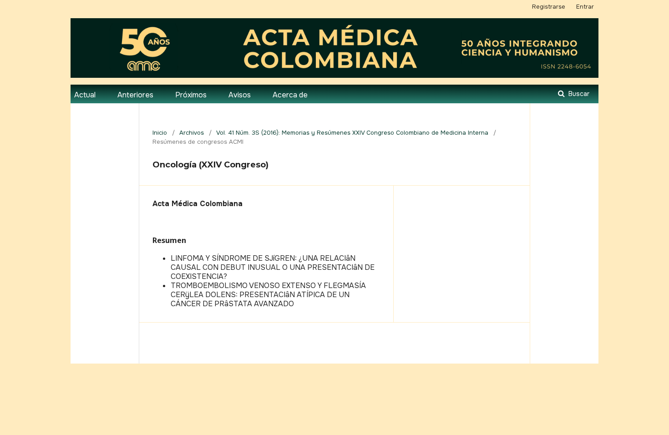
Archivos (191, 133)
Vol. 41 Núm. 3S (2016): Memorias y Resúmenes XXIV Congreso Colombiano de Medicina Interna (352, 133)
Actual (85, 95)
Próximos (191, 95)
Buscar (578, 94)
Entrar (585, 6)
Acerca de (290, 95)
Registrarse (548, 6)
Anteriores (135, 95)
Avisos (239, 95)
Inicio (159, 133)
